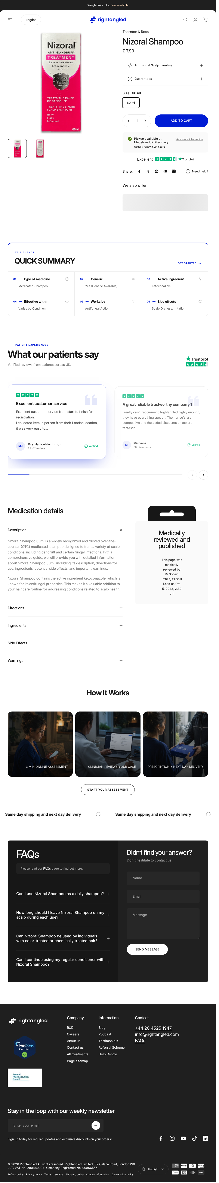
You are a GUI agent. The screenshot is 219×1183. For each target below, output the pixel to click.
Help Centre (108, 1054)
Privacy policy (34, 1174)
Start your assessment (108, 789)
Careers (73, 1034)
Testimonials (108, 1041)
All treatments (77, 1054)
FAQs (47, 868)
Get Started (187, 263)
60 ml (131, 102)
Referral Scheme (112, 1047)
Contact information (97, 1174)
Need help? (200, 171)
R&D (70, 1028)
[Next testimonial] (203, 475)
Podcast (105, 1034)
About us (73, 1041)
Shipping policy (75, 1174)
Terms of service (53, 1174)
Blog (102, 1028)
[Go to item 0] (17, 148)
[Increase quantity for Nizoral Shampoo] (146, 121)
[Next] (104, 89)
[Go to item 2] (40, 148)
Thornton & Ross (136, 32)
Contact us (75, 1047)
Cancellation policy (122, 1174)
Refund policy (16, 1174)
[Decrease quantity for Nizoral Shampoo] (128, 121)
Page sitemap (77, 1061)
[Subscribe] (96, 1125)
